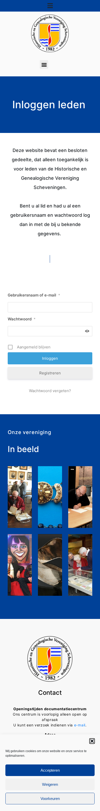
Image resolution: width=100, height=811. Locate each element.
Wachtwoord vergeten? (50, 390)
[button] (92, 741)
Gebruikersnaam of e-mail (34, 295)
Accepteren (50, 770)
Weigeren (50, 784)
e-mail (79, 725)
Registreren (50, 373)
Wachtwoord (22, 319)
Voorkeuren (50, 798)
